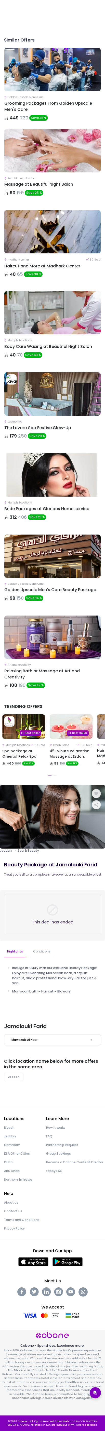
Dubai (8, 1162)
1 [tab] (49, 775)
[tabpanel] (23, 746)
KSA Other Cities (17, 1153)
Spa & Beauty (28, 851)
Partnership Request (62, 1145)
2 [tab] (55, 775)
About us (11, 1202)
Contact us (13, 1211)
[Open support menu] (95, 1392)
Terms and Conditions (22, 1220)
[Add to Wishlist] (96, 793)
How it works (55, 1127)
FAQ (49, 1136)
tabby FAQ (54, 1171)
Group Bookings (58, 1153)
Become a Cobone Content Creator (74, 1162)
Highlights (15, 951)
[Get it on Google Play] (67, 1261)
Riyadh (9, 1127)
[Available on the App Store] (33, 1261)
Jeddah (6, 851)
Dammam (12, 1145)
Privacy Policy (14, 1228)
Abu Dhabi (12, 1171)
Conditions (41, 951)
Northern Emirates (18, 1179)
